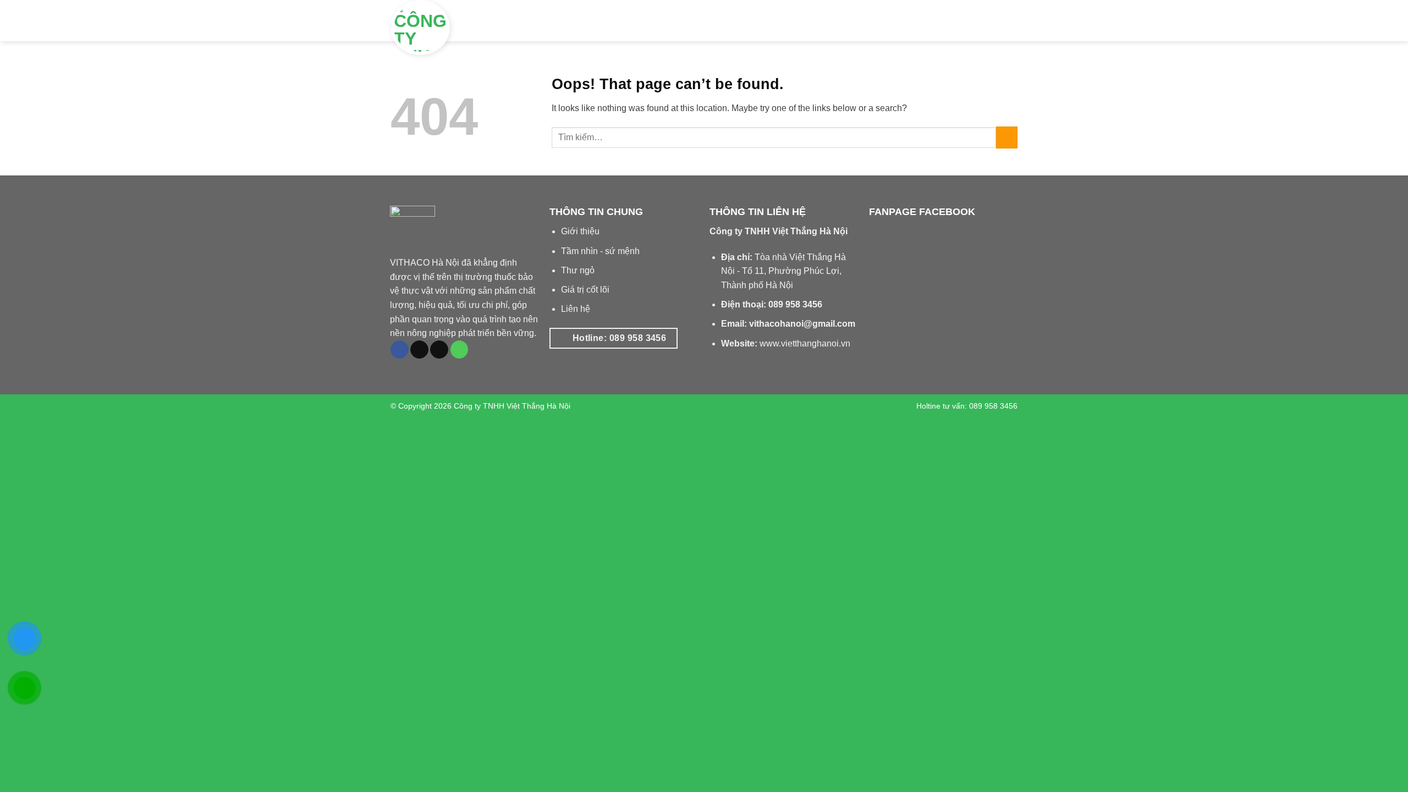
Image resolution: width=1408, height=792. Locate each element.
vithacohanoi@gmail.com (802, 323)
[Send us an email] (439, 349)
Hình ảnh (869, 20)
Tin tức (918, 20)
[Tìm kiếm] (1008, 20)
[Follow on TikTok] (419, 349)
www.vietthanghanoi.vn (805, 343)
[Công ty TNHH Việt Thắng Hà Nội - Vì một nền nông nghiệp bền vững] (463, 27)
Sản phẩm (806, 20)
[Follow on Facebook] (400, 349)
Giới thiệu (739, 20)
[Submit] (1007, 137)
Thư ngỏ (578, 270)
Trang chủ (682, 20)
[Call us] (459, 349)
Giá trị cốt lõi (585, 289)
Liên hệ (972, 20)
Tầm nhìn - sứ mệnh (600, 251)
